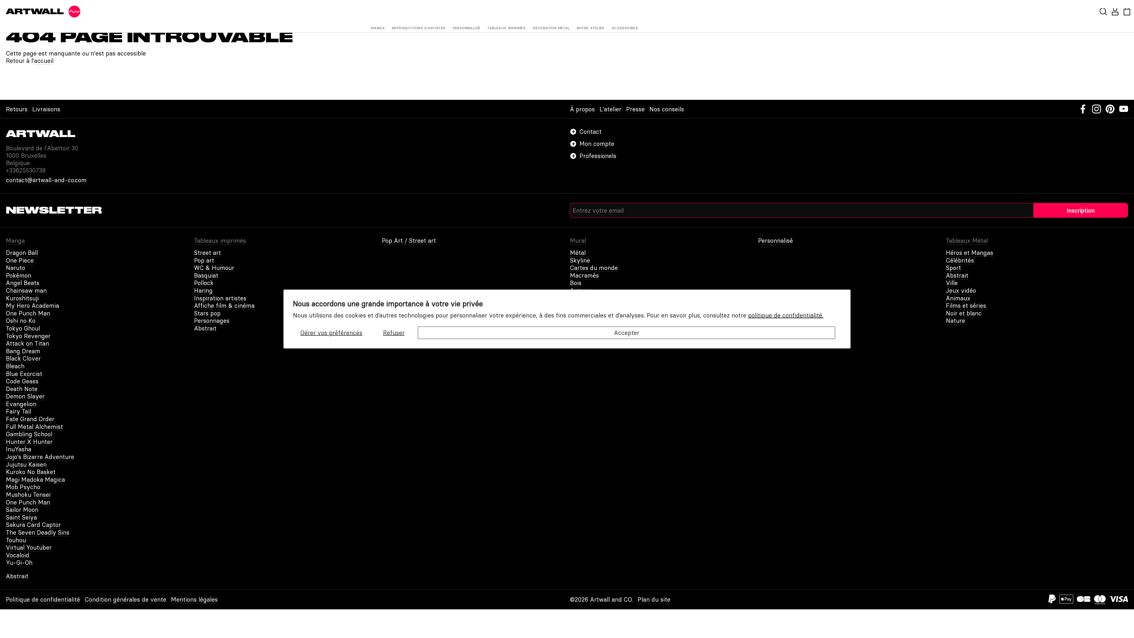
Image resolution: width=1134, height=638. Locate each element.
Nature (955, 320)
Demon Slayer (25, 396)
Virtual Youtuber (29, 547)
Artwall (35, 11)
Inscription (1081, 210)
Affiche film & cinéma (224, 305)
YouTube (1123, 109)
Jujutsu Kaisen (26, 464)
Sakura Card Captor (33, 524)
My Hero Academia (32, 305)
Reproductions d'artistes (419, 28)
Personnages (211, 320)
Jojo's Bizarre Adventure (40, 456)
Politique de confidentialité (43, 599)
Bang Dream (23, 351)
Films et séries (966, 305)
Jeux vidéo (961, 290)
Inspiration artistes (220, 298)
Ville (952, 283)
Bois (575, 283)
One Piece (20, 260)
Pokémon (18, 275)
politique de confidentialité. (785, 315)
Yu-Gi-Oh (19, 562)
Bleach (15, 366)
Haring (203, 290)
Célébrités (960, 260)
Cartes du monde (594, 267)
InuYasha (18, 449)
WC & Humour (214, 267)
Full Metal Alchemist (34, 426)
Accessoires (625, 28)
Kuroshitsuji (22, 298)
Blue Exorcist (24, 373)
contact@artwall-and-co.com (46, 180)
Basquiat (206, 275)
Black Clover (23, 358)
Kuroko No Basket (31, 472)
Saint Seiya (21, 517)
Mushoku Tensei (28, 494)
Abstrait (205, 328)
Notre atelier (591, 28)
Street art (207, 252)
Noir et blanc (964, 313)
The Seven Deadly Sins (37, 532)
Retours (16, 109)
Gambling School (29, 434)
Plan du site (654, 599)
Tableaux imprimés (506, 28)
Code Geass (22, 381)
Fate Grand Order (30, 419)
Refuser (394, 332)
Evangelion (21, 404)
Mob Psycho (23, 487)
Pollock (204, 283)
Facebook (1082, 109)
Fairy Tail (18, 411)
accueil (43, 60)
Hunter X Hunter (29, 441)
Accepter (626, 332)
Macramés (584, 275)
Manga (378, 28)
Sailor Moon (22, 509)
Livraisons (46, 109)
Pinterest (1110, 109)
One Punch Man (28, 313)
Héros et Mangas (969, 252)
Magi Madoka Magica (35, 479)
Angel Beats (22, 283)
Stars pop (207, 313)
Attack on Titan (27, 343)
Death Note (22, 389)
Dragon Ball (22, 252)
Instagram (1096, 109)
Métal (578, 252)
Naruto (15, 267)
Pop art (204, 260)
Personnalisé (466, 28)
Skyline (580, 260)
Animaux (958, 298)
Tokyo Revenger (28, 336)
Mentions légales (194, 599)
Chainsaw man (26, 290)
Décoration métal (551, 28)
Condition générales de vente (125, 599)
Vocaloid (17, 555)
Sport (953, 267)
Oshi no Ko (20, 320)
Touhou (16, 540)
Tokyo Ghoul (23, 328)
